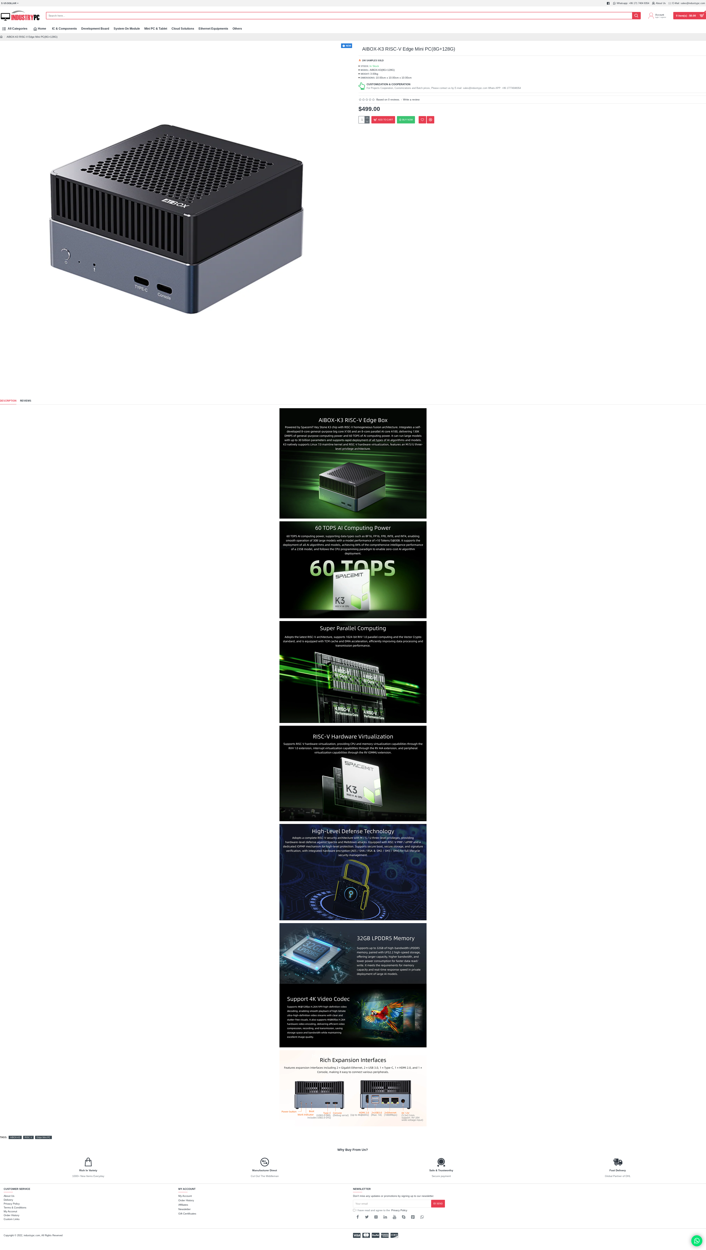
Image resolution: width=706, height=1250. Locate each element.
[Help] (696, 1240)
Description (8, 400)
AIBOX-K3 (15, 1137)
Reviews (25, 400)
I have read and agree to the (382, 1210)
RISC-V (28, 1137)
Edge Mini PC (43, 1137)
